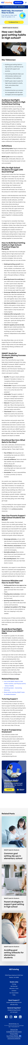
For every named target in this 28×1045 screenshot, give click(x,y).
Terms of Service (14, 1026)
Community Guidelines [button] (14, 1038)
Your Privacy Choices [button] (12, 1036)
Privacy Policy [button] (14, 1034)
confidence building (17, 509)
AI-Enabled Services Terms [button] (14, 1031)
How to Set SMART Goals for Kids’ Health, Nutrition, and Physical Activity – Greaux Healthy (15, 684)
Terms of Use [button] (14, 1029)
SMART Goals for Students (10, 28)
